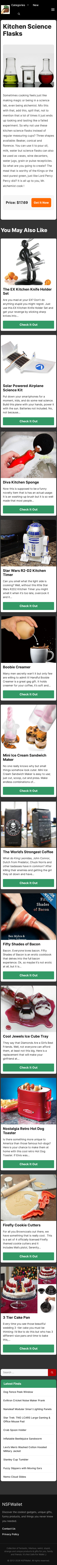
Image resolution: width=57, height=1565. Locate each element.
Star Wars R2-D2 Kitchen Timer (24, 572)
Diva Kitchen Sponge (21, 482)
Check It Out (29, 324)
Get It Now (41, 202)
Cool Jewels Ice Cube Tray (25, 1036)
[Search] (52, 1372)
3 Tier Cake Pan (16, 1317)
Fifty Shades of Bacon (21, 944)
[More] (53, 9)
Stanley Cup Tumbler (15, 1459)
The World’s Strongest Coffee (28, 852)
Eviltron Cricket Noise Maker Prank (24, 1400)
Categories (18, 5)
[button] (28, 5)
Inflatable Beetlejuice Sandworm (22, 1438)
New (36, 5)
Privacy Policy (10, 1534)
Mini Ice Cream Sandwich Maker (24, 757)
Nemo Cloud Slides (14, 1476)
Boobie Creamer (17, 667)
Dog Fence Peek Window (18, 1391)
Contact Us (8, 1528)
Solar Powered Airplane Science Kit (23, 388)
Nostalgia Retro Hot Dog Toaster (23, 1131)
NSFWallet (12, 1504)
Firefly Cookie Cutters (21, 1225)
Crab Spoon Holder (14, 1430)
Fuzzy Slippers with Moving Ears (22, 1468)
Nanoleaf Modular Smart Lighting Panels (27, 1409)
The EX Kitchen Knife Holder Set (27, 291)
